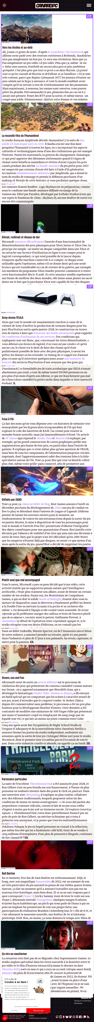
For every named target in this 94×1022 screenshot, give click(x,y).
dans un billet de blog (36, 504)
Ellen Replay (5, 628)
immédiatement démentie (33, 173)
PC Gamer (11, 438)
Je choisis (14, 1010)
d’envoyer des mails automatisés (53, 333)
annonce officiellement (29, 241)
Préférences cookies (38, 1018)
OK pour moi (38, 1010)
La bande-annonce (48, 165)
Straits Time (44, 438)
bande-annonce (38, 190)
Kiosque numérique (82, 1001)
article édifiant (47, 682)
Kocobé (3, 130)
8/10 (59, 830)
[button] (5, 1018)
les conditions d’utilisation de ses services (28, 336)
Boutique (78, 1003)
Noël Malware (6, 42)
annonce (7, 973)
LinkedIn (26, 631)
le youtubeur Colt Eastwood (65, 52)
